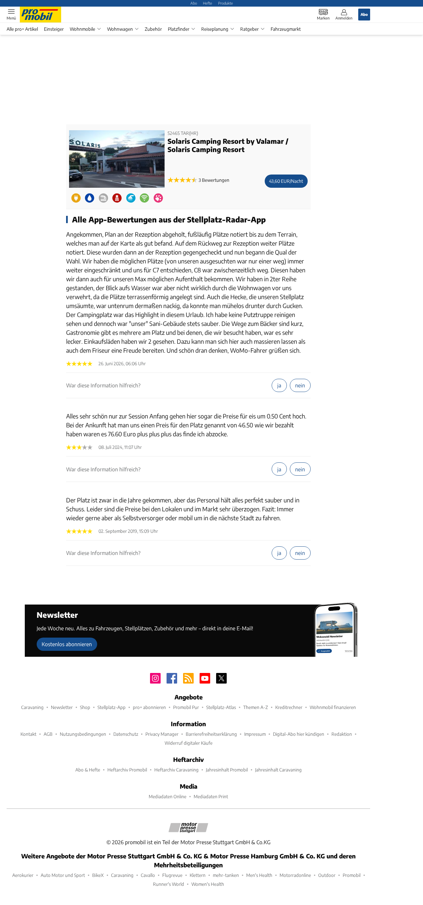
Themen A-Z (255, 707)
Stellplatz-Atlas (221, 707)
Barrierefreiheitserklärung (211, 734)
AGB (48, 734)
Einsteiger (54, 29)
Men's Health (259, 875)
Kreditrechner (288, 707)
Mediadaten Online (167, 796)
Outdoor (326, 875)
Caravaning (32, 707)
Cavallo (148, 875)
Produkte (225, 3)
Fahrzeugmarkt (286, 29)
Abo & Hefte (87, 769)
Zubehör (153, 29)
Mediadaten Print (211, 796)
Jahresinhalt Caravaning (278, 769)
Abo (193, 3)
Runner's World (168, 884)
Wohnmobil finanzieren (333, 707)
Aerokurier (22, 875)
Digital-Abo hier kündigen (298, 734)
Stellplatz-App (111, 707)
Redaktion (341, 734)
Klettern (198, 875)
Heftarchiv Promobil (127, 769)
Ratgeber (249, 29)
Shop (85, 707)
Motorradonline (295, 875)
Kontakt (28, 734)
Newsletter (62, 707)
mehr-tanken (226, 875)
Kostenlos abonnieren (67, 644)
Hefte (207, 3)
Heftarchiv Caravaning (176, 769)
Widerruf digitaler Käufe (188, 743)
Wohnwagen (120, 29)
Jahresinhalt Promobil (227, 769)
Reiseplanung (214, 29)
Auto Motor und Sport (63, 875)
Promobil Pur (186, 707)
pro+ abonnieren (149, 707)
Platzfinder (178, 29)
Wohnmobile (82, 29)
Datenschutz (125, 734)
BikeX (98, 875)
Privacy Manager (161, 734)
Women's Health (207, 884)
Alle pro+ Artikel (22, 29)
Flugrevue (172, 875)
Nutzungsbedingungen (83, 734)
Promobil (352, 875)
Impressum (255, 734)
